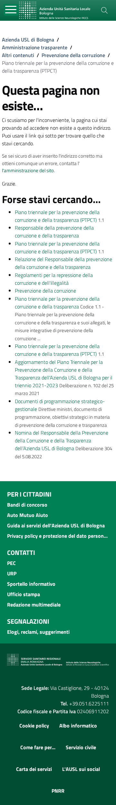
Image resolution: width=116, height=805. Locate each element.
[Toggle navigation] (11, 10)
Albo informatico (78, 725)
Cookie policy (34, 725)
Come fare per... (37, 747)
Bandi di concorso (27, 505)
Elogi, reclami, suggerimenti (38, 632)
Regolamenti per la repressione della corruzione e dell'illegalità (54, 279)
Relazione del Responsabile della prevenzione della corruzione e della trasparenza (63, 263)
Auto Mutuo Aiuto (27, 515)
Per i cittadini (29, 494)
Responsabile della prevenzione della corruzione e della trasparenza (54, 231)
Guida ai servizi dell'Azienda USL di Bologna (56, 525)
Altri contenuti (18, 55)
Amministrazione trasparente (34, 47)
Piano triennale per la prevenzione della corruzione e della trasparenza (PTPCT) (57, 216)
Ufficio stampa (23, 594)
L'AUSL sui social (81, 769)
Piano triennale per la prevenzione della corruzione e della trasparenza (57, 302)
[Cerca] (104, 10)
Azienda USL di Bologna (28, 39)
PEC (11, 563)
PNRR (58, 791)
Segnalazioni (28, 621)
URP (11, 573)
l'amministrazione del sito (28, 170)
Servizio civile (81, 747)
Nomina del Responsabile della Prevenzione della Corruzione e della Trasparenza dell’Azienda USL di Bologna (61, 440)
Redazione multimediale (34, 604)
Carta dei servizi (34, 769)
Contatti (21, 552)
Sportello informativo (31, 584)
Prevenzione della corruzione (73, 55)
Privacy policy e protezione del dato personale (58, 536)
